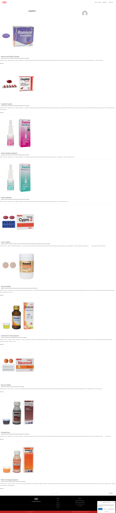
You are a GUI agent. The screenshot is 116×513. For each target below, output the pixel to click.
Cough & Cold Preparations (9, 58)
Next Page (111, 493)
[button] (114, 502)
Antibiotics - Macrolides (5, 481)
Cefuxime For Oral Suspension (10, 335)
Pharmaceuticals (16, 58)
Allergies (2, 243)
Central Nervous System (21, 243)
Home (96, 2)
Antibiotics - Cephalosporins (5, 337)
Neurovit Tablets (6, 385)
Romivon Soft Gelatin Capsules (10, 56)
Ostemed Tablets (6, 286)
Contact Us (111, 2)
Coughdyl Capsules (6, 104)
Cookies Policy (106, 511)
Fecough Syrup (5, 432)
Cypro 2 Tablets (5, 242)
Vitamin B (11, 386)
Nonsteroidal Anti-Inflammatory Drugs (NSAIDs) (32, 243)
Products (104, 2)
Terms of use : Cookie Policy (29, 511)
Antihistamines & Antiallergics (8, 243)
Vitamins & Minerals (16, 386)
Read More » (2, 63)
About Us (99, 2)
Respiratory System (22, 58)
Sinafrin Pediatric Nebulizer (9, 153)
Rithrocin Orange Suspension (9, 480)
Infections (15, 337)
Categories (2, 58)
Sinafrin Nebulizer (6, 197)
